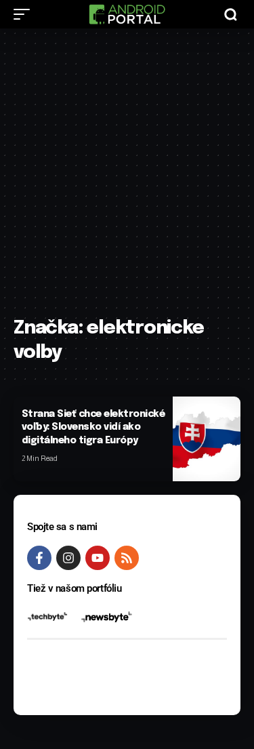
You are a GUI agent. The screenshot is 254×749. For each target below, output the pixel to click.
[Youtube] (97, 558)
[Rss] (126, 558)
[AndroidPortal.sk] (127, 14)
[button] (25, 14)
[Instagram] (68, 558)
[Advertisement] (127, 179)
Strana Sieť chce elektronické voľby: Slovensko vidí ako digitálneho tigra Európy (93, 427)
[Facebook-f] (39, 558)
